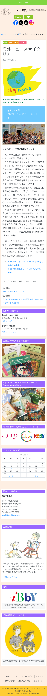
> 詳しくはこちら (9, 321)
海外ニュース (13, 42)
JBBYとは (8, 676)
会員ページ (38, 681)
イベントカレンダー (24, 676)
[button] (21, 2)
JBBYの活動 (10, 681)
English (18, 17)
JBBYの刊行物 (24, 681)
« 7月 (11, 476)
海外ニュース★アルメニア (13, 291)
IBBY (5, 42)
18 (11, 469)
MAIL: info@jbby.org (11, 515)
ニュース (23, 42)
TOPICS (39, 676)
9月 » (36, 476)
